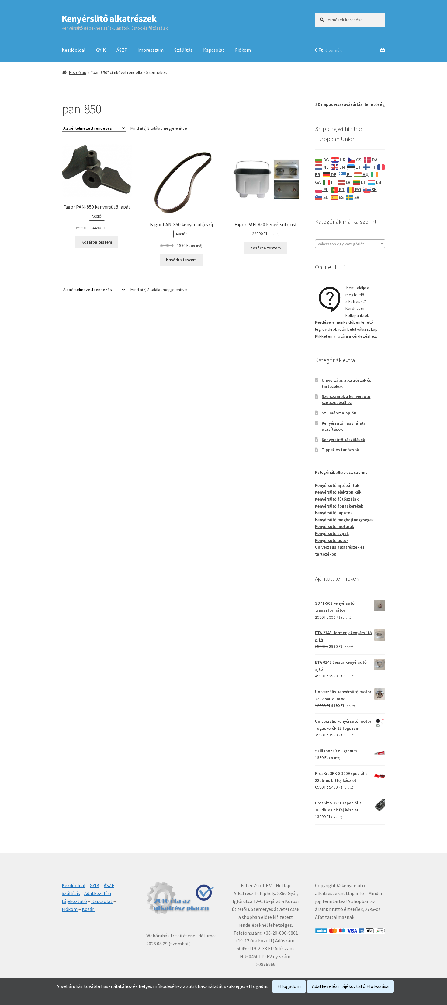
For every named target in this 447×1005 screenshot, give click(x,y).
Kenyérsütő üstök (331, 540)
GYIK (101, 50)
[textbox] (350, 244)
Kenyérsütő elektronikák (338, 492)
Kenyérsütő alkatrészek (109, 18)
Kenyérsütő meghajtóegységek (344, 519)
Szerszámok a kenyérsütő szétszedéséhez (346, 399)
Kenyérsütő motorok (334, 526)
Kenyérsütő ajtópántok (337, 485)
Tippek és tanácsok (340, 449)
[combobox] (350, 243)
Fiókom (243, 50)
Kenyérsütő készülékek (343, 439)
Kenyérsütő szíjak (332, 533)
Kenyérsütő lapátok (333, 512)
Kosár (88, 909)
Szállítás (183, 50)
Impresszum (150, 50)
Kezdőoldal (73, 50)
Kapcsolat (213, 50)
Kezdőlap (77, 72)
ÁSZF (121, 50)
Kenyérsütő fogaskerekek (339, 506)
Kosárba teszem (96, 242)
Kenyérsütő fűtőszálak (337, 499)
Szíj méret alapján (339, 413)
